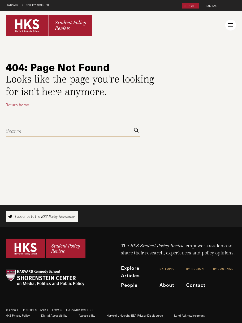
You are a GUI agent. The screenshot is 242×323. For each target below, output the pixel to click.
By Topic (167, 269)
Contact (212, 6)
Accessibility (87, 315)
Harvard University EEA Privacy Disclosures (135, 315)
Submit (190, 6)
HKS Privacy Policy (18, 315)
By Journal (223, 269)
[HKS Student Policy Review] (49, 25)
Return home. (18, 104)
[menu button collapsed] (230, 25)
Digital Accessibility (54, 315)
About (167, 285)
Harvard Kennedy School (28, 5)
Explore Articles (130, 272)
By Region (195, 269)
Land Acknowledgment (189, 315)
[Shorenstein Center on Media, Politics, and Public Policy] (63, 278)
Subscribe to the (44, 216)
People (129, 285)
